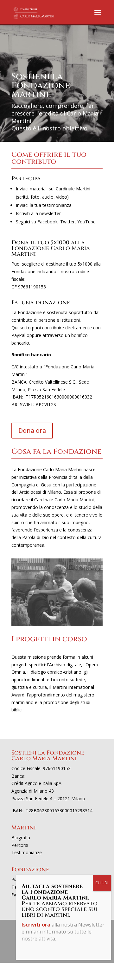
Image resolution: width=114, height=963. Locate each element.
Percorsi (19, 845)
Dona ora (32, 430)
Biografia (20, 837)
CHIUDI (101, 883)
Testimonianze (26, 852)
